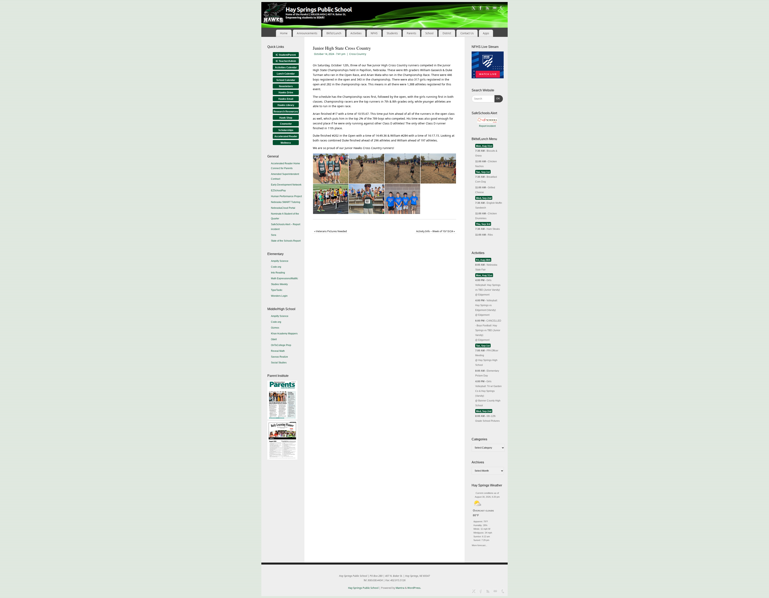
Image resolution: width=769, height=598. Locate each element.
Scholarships (285, 130)
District (447, 33)
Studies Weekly (279, 284)
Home (284, 33)
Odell (274, 339)
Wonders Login (279, 295)
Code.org (276, 266)
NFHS (374, 33)
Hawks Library (286, 105)
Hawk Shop (285, 117)
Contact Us (467, 33)
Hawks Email (285, 99)
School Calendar (285, 80)
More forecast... (479, 545)
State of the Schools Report (286, 240)
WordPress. (414, 588)
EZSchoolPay (278, 190)
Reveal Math (278, 351)
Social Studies (279, 362)
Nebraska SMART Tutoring (285, 202)
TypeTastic (276, 290)
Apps (486, 33)
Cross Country (357, 54)
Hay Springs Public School (363, 588)
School (429, 33)
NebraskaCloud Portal (283, 208)
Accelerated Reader (285, 136)
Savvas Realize (279, 356)
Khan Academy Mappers (284, 333)
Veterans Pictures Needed (330, 231)
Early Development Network (286, 184)
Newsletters (286, 86)
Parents (411, 33)
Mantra (400, 588)
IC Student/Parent (286, 54)
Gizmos (275, 327)
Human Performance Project (286, 196)
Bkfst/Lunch (333, 33)
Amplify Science (279, 261)
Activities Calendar (286, 67)
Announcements (307, 33)
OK (497, 98)
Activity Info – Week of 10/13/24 (435, 231)
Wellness (286, 142)
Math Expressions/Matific (284, 278)
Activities (355, 33)
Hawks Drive (286, 92)
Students (392, 33)
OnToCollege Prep (281, 345)
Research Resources (286, 111)
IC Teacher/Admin (286, 61)
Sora (273, 235)
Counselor (286, 123)
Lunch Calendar (286, 73)
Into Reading (278, 272)
